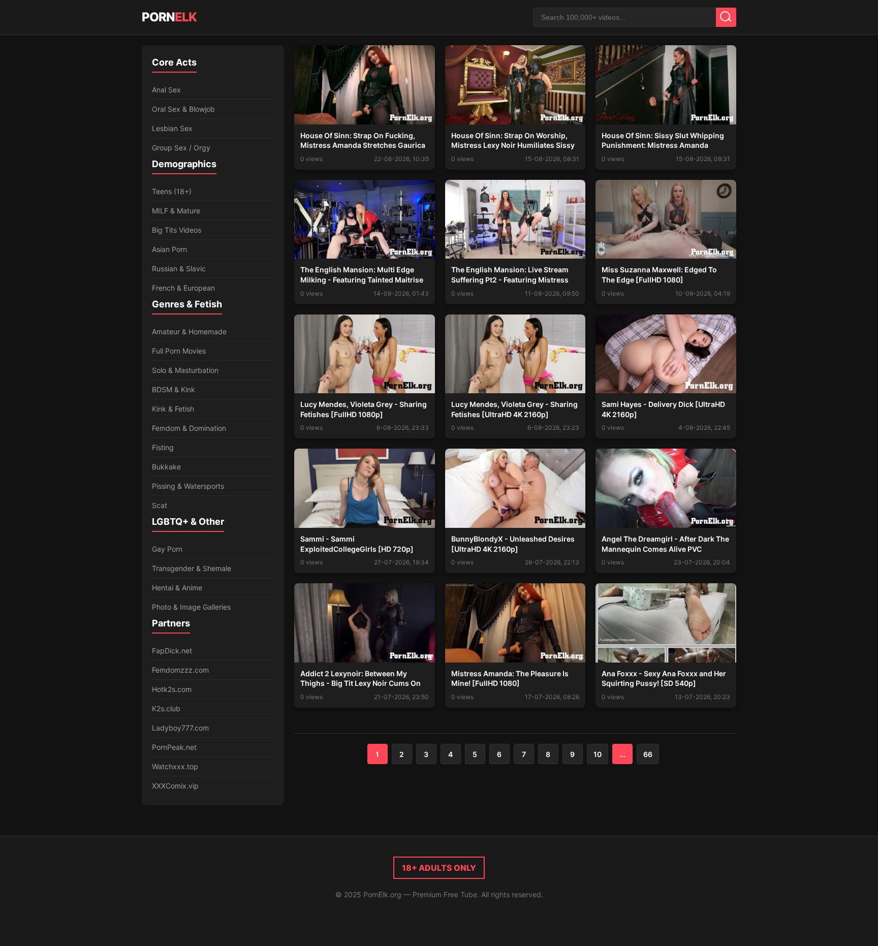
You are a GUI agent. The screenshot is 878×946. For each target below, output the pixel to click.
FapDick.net (172, 650)
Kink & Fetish (173, 408)
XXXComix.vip (175, 785)
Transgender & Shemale (191, 568)
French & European (183, 287)
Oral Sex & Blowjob (183, 109)
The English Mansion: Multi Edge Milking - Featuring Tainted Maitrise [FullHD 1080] (361, 279)
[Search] (726, 17)
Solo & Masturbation (185, 370)
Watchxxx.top (175, 766)
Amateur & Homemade (189, 331)
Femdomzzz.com (180, 670)
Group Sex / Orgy (181, 147)
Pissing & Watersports (188, 486)
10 (597, 754)
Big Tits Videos (176, 230)
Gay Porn (167, 549)
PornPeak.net (174, 747)
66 (647, 754)
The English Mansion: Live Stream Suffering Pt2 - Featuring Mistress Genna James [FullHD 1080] (510, 279)
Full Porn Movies (179, 350)
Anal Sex (166, 89)
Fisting (163, 447)
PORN (169, 17)
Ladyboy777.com (180, 727)
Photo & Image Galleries (191, 607)
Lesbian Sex (172, 128)
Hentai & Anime (177, 587)
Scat (159, 505)
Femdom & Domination (189, 428)
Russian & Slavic (179, 268)
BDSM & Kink (173, 389)
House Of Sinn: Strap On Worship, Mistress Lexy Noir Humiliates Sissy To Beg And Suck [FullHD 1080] (513, 145)
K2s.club (166, 708)
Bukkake (166, 466)
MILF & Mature (176, 210)
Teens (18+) (172, 191)
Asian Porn (169, 249)
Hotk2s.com (172, 689)
